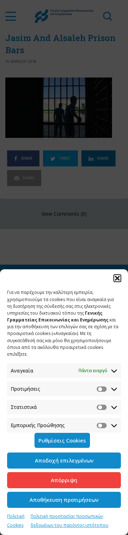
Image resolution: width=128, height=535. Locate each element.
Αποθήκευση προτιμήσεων (64, 499)
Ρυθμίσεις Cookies (62, 440)
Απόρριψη (64, 480)
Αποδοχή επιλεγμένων (64, 460)
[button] (117, 278)
